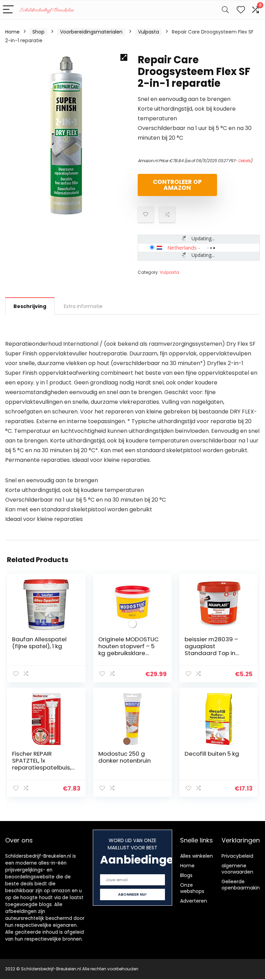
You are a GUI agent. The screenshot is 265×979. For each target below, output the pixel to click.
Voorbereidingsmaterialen (91, 31)
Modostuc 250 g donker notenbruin (124, 757)
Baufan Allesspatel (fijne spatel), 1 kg (39, 642)
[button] (123, 57)
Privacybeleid (237, 855)
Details (244, 161)
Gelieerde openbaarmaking (242, 884)
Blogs (186, 875)
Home (12, 31)
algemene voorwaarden (237, 868)
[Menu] (8, 10)
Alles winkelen (196, 855)
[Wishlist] (241, 10)
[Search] (225, 10)
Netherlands (182, 247)
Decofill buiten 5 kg (212, 753)
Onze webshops (192, 888)
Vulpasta (148, 31)
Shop (38, 31)
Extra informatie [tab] (83, 306)
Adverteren (193, 900)
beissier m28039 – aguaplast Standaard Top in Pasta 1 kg (211, 649)
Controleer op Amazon (177, 185)
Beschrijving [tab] (29, 306)
